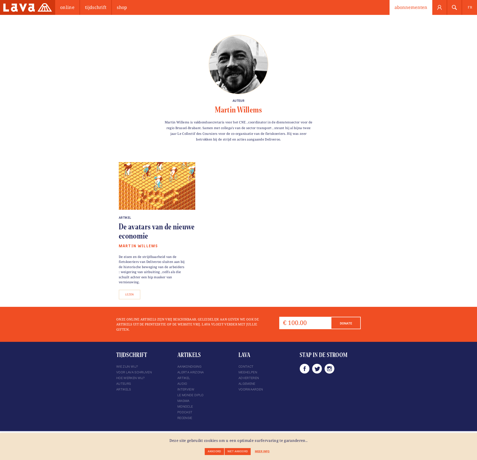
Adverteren (248, 378)
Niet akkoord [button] (238, 451)
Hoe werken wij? (130, 378)
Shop (122, 7)
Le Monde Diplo (190, 395)
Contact (245, 366)
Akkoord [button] (214, 451)
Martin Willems (238, 110)
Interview (185, 389)
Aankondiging (189, 366)
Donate (346, 323)
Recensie (184, 418)
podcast (184, 412)
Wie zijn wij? (127, 366)
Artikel (125, 217)
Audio (182, 384)
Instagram (329, 369)
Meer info (262, 451)
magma (183, 401)
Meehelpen (247, 372)
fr (470, 7)
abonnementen (411, 7)
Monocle (185, 406)
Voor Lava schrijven (134, 372)
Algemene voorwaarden (250, 386)
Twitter (317, 369)
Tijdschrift (96, 7)
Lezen (129, 294)
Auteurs (123, 384)
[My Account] (439, 7)
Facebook (305, 369)
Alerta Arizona (190, 372)
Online (67, 7)
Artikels (123, 389)
